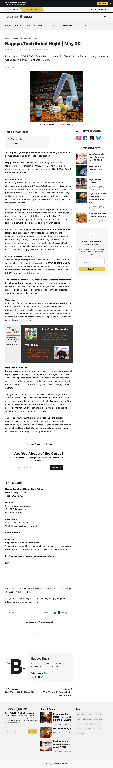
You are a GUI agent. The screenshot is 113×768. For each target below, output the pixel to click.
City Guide (37, 25)
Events (27, 25)
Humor (79, 25)
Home (7, 25)
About (87, 25)
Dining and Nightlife (65, 25)
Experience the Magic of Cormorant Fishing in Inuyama (62, 717)
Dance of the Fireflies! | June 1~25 (96, 170)
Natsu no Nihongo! (62, 728)
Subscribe (102, 3)
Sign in (93, 10)
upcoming (80, 733)
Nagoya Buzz (18, 49)
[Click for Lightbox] (39, 344)
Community (49, 25)
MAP (16, 143)
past (78, 719)
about (99, 728)
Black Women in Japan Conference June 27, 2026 (97, 157)
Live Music (17, 25)
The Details (16, 139)
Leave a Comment (43, 49)
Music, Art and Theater (85, 728)
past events (11, 613)
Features (80, 724)
